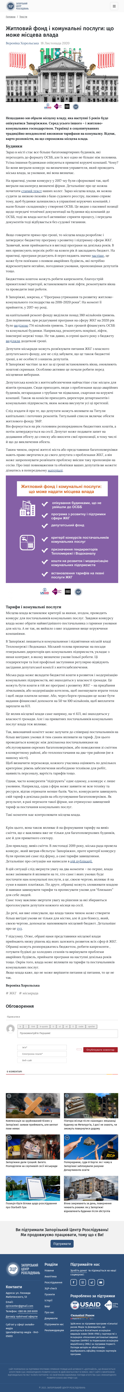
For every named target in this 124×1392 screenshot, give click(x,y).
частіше (98, 256)
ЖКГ (12, 993)
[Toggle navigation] (114, 6)
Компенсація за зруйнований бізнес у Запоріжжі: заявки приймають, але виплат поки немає (32, 1124)
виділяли (13, 341)
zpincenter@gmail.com (19, 1305)
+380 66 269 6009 (27, 1311)
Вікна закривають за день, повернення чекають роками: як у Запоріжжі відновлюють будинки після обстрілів (88, 1207)
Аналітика (51, 1276)
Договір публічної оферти (22, 1316)
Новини (49, 1270)
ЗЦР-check (51, 1288)
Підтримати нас (54, 1324)
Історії (48, 1300)
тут (19, 928)
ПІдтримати (62, 1244)
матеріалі (55, 470)
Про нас (49, 1312)
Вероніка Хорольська (22, 43)
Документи (51, 1318)
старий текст (31, 191)
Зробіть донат (78, 1270)
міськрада (30, 993)
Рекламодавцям (54, 1330)
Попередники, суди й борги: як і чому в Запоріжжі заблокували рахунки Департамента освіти (88, 1166)
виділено (21, 325)
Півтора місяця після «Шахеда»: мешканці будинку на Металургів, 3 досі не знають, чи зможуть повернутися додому (90, 1124)
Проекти (50, 1294)
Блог (47, 1306)
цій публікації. (81, 861)
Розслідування (53, 1282)
